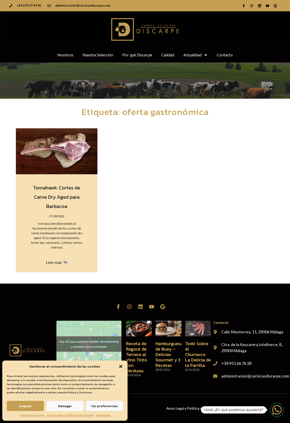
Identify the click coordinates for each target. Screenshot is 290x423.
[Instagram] (251, 5)
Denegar (65, 406)
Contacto (225, 55)
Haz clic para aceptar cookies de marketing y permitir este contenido (89, 344)
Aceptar (25, 406)
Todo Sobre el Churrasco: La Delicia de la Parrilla (198, 354)
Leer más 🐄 (57, 262)
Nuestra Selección (97, 55)
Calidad (167, 55)
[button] (120, 366)
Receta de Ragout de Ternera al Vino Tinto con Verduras (136, 357)
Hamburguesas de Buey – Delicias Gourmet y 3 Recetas (170, 354)
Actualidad (192, 55)
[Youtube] (267, 5)
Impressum (103, 415)
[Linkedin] (259, 5)
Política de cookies (31, 415)
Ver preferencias (104, 406)
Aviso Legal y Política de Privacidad (70, 415)
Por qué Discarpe (137, 55)
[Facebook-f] (243, 5)
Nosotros (65, 55)
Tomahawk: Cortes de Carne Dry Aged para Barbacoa (56, 197)
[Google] (275, 5)
